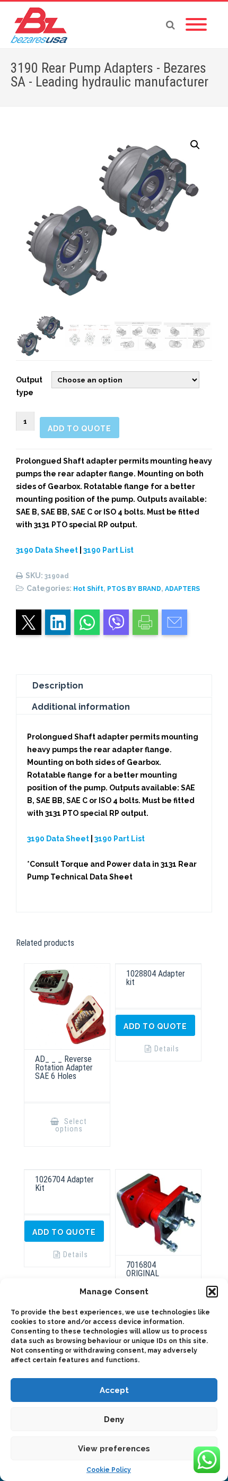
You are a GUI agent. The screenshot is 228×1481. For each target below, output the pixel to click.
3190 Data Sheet (47, 550)
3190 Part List (108, 550)
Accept (114, 1390)
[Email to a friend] (174, 622)
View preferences (114, 1448)
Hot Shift (88, 589)
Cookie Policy (108, 1470)
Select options (71, 1125)
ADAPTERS (182, 589)
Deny (114, 1419)
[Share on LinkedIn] (58, 622)
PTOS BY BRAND (134, 589)
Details (166, 1048)
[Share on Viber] (116, 622)
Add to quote (79, 428)
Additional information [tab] (81, 707)
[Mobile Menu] (196, 25)
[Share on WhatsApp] (87, 622)
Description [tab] (57, 686)
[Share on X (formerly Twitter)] (28, 622)
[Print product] (145, 622)
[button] (212, 1291)
